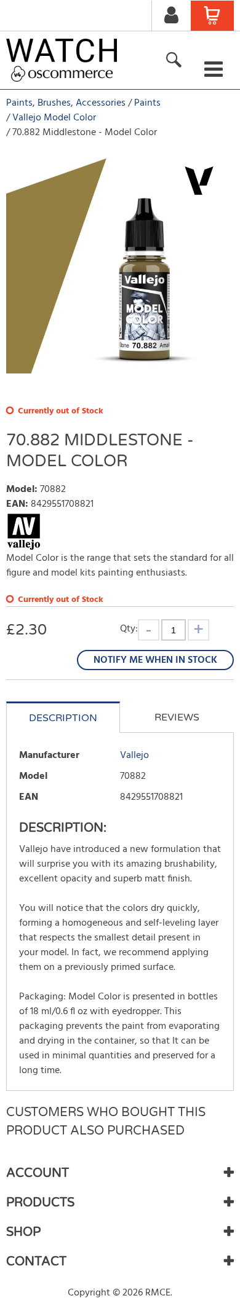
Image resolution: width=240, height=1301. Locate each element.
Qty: (129, 628)
